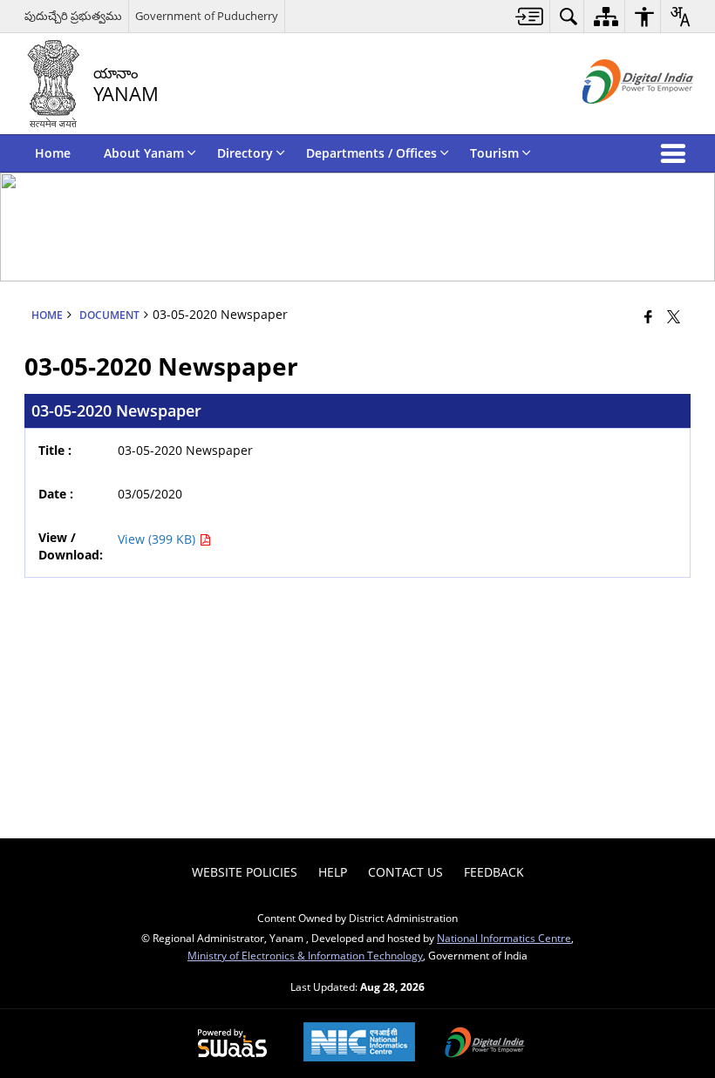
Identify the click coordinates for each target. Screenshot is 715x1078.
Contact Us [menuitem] (405, 872)
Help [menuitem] (332, 872)
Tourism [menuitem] (494, 153)
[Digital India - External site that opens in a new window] (616, 118)
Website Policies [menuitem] (244, 872)
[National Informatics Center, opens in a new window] (359, 1043)
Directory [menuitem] (245, 153)
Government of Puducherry (206, 16)
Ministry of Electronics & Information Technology (305, 955)
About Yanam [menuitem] (144, 153)
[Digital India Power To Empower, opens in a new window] (485, 1044)
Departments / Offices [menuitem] (371, 153)
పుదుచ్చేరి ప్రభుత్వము (73, 16)
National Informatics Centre (504, 938)
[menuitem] (529, 16)
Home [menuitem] (53, 153)
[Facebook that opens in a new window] (648, 316)
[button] (677, 153)
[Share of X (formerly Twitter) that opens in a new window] (673, 316)
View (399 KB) (158, 539)
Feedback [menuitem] (494, 872)
